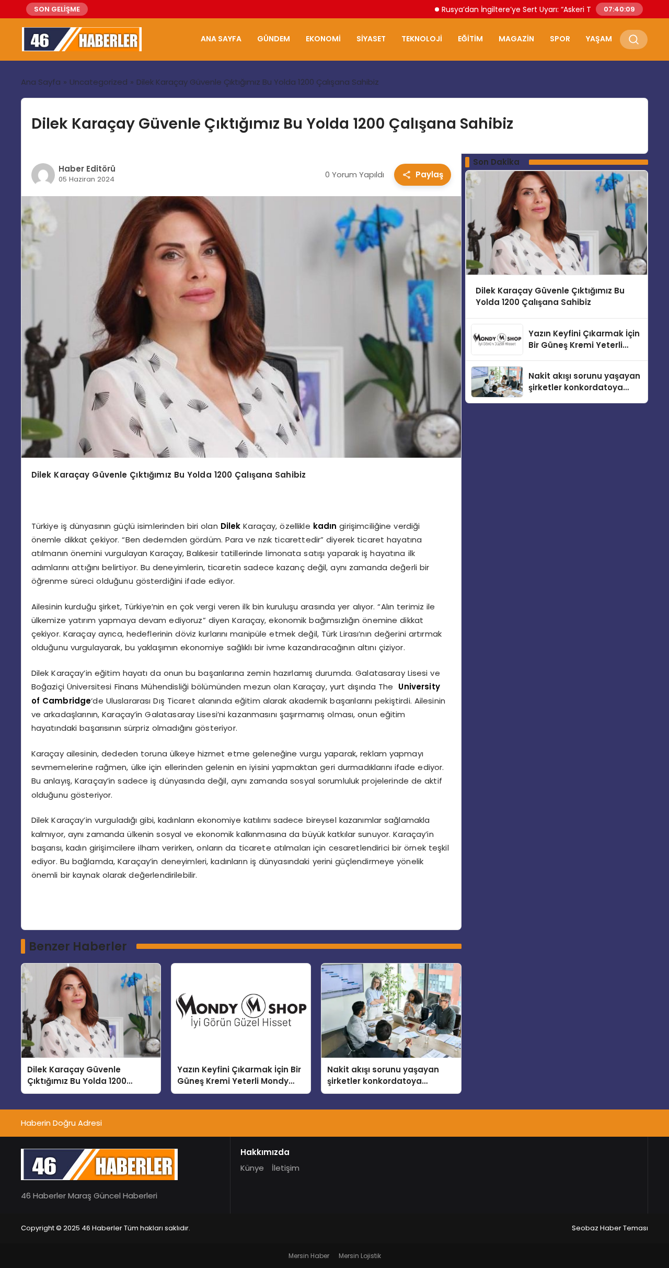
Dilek (231, 525)
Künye (252, 1167)
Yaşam (599, 38)
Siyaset (371, 38)
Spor (560, 38)
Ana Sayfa (221, 38)
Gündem (273, 38)
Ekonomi (323, 38)
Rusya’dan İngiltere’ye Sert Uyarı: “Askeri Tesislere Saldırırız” (522, 9)
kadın (325, 525)
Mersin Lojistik (360, 1255)
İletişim (285, 1167)
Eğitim (470, 38)
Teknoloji (421, 38)
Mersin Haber (309, 1255)
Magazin (516, 38)
